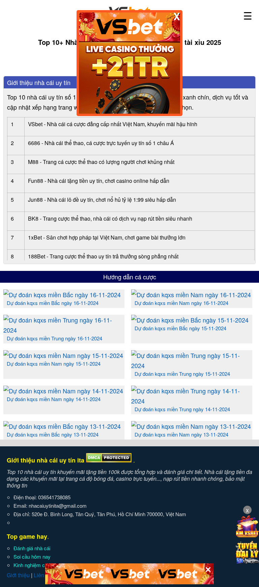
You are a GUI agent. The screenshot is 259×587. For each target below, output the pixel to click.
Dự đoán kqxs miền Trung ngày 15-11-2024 (182, 373)
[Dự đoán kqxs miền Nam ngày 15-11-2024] (63, 355)
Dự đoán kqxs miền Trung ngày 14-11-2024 (182, 409)
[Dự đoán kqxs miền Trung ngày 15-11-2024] (191, 365)
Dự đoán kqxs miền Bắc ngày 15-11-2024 (180, 328)
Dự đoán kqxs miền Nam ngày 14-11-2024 (53, 398)
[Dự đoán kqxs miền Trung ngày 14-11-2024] (191, 400)
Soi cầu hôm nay (32, 556)
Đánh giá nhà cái (31, 548)
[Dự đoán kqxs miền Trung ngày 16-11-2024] (63, 330)
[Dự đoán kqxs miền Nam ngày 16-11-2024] (191, 294)
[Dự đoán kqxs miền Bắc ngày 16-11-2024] (62, 294)
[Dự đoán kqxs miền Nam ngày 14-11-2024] (63, 390)
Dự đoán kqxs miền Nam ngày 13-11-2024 (181, 434)
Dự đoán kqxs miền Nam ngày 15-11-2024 (53, 363)
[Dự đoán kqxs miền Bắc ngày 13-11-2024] (62, 426)
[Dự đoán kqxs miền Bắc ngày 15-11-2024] (190, 319)
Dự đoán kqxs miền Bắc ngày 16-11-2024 (52, 302)
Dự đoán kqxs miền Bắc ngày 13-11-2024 (52, 434)
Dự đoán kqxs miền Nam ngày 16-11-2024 (181, 302)
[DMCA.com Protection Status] (109, 460)
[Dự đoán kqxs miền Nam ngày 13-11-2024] (191, 426)
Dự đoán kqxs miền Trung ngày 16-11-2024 (54, 338)
